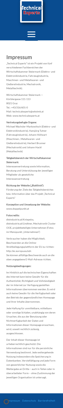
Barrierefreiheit (46, 400)
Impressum (14, 400)
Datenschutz (29, 400)
